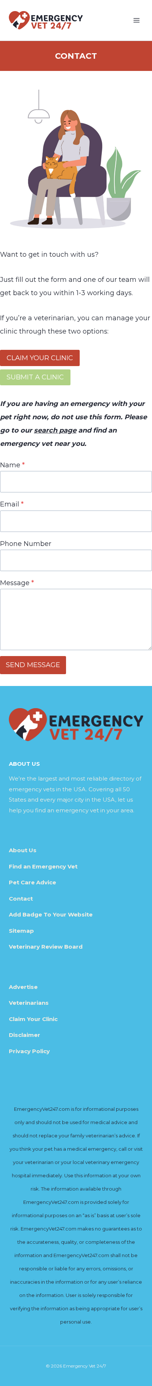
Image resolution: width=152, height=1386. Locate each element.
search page (55, 430)
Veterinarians (29, 1002)
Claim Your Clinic (33, 1019)
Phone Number (25, 544)
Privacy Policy (29, 1051)
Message (17, 583)
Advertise (23, 986)
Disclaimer (24, 1034)
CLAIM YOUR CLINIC (40, 358)
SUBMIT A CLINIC (35, 377)
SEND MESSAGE (33, 665)
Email (12, 504)
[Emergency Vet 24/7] (46, 20)
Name (12, 465)
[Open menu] (136, 20)
